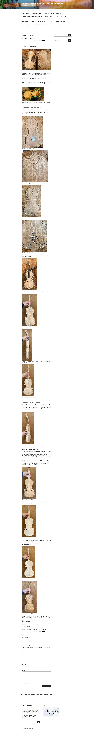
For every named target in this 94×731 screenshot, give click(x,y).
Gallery (45, 18)
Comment (24, 649)
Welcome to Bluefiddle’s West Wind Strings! (30, 10)
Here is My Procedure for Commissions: (30, 13)
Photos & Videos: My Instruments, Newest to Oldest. (32, 16)
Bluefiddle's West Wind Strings (43, 4)
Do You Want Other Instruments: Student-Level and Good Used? (34, 24)
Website (24, 676)
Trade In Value (39, 18)
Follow (25, 40)
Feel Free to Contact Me (44, 13)
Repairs (46, 16)
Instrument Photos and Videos (61, 21)
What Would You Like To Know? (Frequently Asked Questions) (34, 21)
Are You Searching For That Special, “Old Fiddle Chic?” (32, 26)
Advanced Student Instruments (55, 24)
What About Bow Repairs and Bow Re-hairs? (58, 16)
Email (24, 670)
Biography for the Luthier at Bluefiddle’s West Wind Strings (52, 10)
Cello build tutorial (48, 26)
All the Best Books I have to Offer (28, 18)
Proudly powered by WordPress (27, 728)
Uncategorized (27, 637)
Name (24, 664)
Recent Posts (50, 21)
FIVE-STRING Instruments (56, 13)
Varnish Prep (35, 449)
